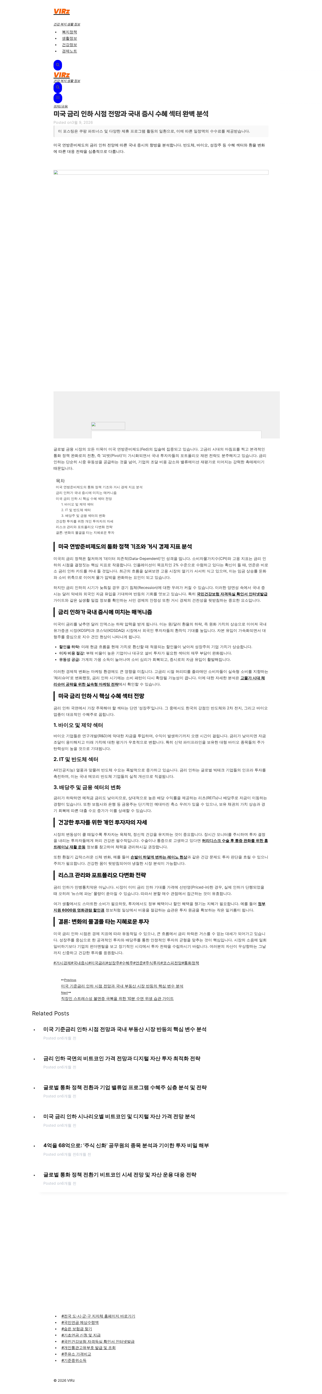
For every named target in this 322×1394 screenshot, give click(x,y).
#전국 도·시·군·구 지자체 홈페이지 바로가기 (98, 1316)
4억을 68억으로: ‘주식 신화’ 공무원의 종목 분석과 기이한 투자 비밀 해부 (126, 1145)
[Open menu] (58, 98)
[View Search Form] (58, 65)
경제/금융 (61, 106)
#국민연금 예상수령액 (80, 1322)
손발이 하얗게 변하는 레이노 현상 (159, 857)
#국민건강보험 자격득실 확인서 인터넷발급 (98, 1341)
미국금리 (97, 962)
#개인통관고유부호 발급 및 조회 (89, 1347)
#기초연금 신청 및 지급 (81, 1334)
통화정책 (190, 962)
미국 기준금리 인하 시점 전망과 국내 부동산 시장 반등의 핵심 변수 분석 (122, 983)
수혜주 (126, 962)
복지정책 (69, 31)
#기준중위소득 (74, 1360)
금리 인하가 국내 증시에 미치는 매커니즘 (86, 493)
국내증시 (79, 962)
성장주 (113, 962)
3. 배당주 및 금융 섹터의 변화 (83, 515)
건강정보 (69, 44)
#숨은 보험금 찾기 (77, 1328)
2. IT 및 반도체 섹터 (76, 510)
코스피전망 (171, 962)
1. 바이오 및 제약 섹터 (77, 504)
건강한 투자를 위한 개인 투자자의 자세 (84, 521)
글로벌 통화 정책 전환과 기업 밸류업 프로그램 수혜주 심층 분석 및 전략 (125, 1087)
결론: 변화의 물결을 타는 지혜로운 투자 (85, 532)
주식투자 (152, 962)
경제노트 (69, 51)
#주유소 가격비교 (76, 1354)
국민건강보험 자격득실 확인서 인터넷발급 (232, 594)
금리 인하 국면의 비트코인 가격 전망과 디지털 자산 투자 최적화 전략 (121, 1058)
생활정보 (69, 38)
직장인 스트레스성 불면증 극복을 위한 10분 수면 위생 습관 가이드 (117, 996)
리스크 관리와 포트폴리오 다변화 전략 (84, 527)
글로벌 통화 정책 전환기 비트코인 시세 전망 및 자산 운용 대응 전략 (119, 1174)
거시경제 (62, 962)
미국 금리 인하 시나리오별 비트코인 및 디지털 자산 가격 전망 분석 (119, 1116)
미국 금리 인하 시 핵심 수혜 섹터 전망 (84, 498)
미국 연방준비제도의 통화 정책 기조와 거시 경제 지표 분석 (99, 487)
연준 (138, 962)
